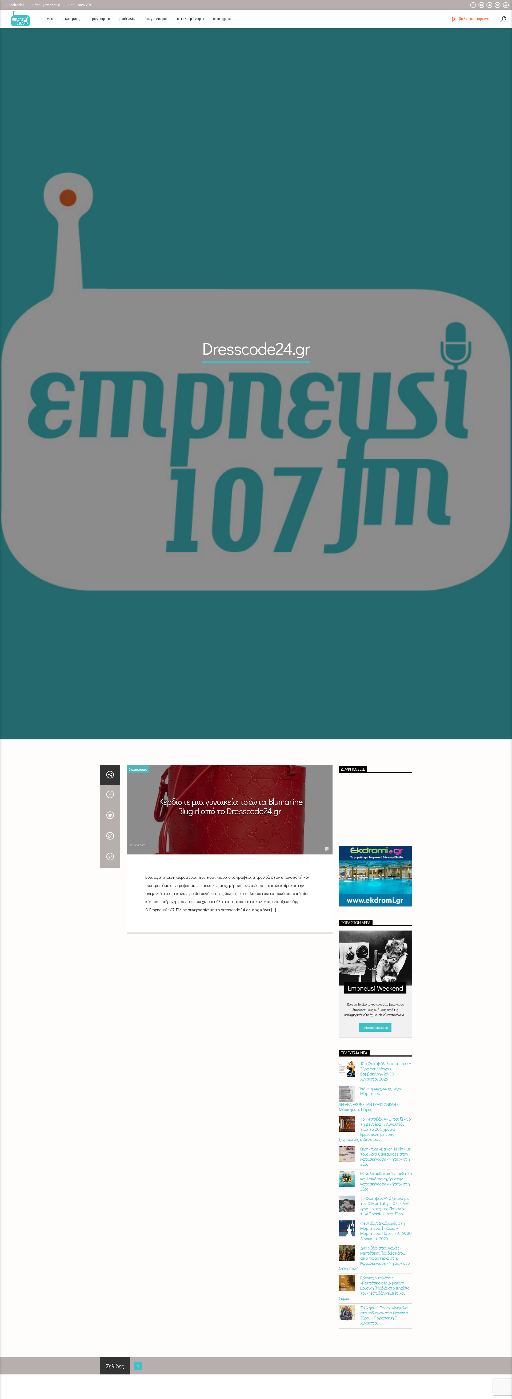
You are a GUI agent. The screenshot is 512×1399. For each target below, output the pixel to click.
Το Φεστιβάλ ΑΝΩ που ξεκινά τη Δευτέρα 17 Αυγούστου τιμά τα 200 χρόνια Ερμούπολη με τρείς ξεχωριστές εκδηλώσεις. (375, 1173)
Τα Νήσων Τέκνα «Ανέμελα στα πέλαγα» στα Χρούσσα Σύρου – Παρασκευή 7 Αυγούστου (384, 1360)
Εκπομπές (71, 18)
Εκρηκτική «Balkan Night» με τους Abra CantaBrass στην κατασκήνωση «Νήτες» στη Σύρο (385, 1201)
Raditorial (16, 5)
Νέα (50, 18)
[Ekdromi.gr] (375, 920)
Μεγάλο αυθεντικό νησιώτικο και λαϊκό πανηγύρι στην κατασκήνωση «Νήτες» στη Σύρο (386, 1225)
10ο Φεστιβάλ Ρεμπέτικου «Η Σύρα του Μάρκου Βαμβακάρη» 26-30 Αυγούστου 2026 (385, 1115)
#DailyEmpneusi (47, 5)
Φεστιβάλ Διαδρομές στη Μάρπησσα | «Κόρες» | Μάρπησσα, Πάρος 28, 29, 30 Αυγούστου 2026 (386, 1275)
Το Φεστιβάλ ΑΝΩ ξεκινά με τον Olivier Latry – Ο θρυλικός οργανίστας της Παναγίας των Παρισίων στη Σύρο (385, 1250)
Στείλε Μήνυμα (190, 18)
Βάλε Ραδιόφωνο (473, 18)
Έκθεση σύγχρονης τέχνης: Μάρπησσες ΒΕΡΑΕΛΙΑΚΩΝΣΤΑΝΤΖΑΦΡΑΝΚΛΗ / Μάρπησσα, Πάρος (372, 1143)
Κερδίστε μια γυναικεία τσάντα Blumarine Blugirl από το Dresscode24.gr (231, 851)
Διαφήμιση (223, 18)
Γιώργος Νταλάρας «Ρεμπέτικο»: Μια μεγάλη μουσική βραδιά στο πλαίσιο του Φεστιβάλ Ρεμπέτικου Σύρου (374, 1332)
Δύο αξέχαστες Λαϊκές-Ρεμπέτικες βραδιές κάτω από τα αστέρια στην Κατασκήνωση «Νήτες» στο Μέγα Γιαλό (374, 1302)
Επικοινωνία (81, 5)
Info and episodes (375, 1072)
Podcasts (127, 18)
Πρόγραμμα (100, 18)
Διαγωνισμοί (156, 18)
